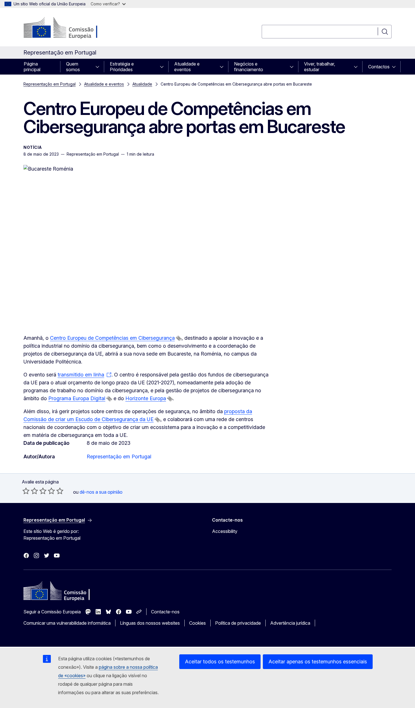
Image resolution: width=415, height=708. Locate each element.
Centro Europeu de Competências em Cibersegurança (112, 338)
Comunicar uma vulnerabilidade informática (67, 623)
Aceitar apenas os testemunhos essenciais (317, 662)
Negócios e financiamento (248, 66)
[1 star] (26, 490)
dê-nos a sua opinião (101, 492)
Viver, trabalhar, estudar (319, 66)
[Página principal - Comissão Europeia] (69, 28)
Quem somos (73, 66)
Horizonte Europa (145, 398)
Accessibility (224, 531)
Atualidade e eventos (187, 66)
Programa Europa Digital (76, 398)
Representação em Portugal (49, 84)
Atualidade (142, 84)
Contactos (379, 66)
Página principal (32, 66)
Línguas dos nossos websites (150, 623)
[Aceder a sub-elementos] (99, 67)
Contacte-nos (165, 612)
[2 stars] (30, 490)
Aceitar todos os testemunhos (220, 662)
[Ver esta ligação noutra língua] (179, 338)
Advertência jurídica (290, 623)
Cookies (197, 623)
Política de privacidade (238, 623)
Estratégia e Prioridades (122, 66)
